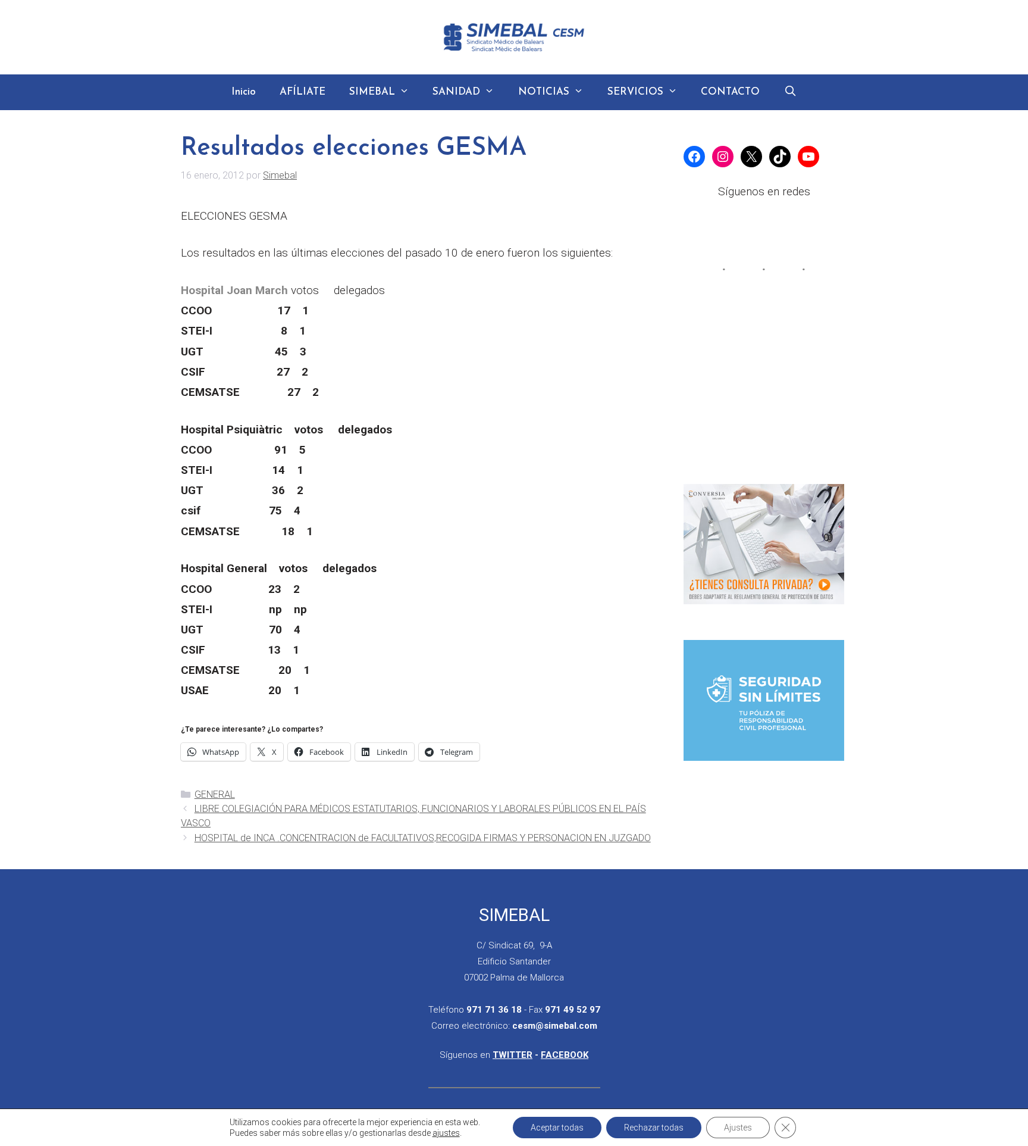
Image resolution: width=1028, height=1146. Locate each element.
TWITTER (512, 1055)
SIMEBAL (372, 92)
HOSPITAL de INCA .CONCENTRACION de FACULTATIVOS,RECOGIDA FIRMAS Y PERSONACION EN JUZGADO (423, 838)
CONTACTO (730, 92)
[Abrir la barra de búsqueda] (790, 92)
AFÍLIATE (302, 92)
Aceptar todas (557, 1127)
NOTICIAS (543, 92)
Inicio (243, 92)
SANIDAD (456, 92)
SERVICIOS (635, 92)
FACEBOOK (564, 1055)
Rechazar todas (654, 1127)
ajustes (446, 1133)
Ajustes (738, 1127)
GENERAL (215, 794)
